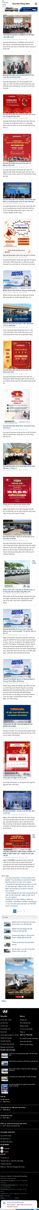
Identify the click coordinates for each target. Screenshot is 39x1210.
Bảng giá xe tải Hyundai (7, 1047)
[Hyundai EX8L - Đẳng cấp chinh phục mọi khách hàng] (19, 978)
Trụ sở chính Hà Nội (5, 1136)
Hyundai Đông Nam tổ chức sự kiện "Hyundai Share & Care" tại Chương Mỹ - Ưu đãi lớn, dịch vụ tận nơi (19, 631)
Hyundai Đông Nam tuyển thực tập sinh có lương (19, 255)
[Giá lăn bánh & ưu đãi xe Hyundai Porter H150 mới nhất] (7, 951)
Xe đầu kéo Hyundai (6, 1038)
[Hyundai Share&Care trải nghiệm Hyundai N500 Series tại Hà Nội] (4, 1089)
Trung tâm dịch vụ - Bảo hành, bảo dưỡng (11, 1161)
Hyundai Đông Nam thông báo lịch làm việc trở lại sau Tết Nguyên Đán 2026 (19, 115)
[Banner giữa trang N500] (19, 9)
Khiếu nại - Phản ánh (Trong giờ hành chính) (12, 1167)
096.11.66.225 (7, 1126)
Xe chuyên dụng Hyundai (7, 1044)
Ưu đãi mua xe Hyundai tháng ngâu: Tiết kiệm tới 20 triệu (23, 1054)
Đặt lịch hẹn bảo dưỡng (26, 1044)
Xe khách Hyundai (5, 1041)
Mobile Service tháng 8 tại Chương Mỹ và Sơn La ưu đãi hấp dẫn (23, 923)
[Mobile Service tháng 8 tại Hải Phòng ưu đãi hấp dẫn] (7, 931)
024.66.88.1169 (15, 1126)
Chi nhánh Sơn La (5, 1139)
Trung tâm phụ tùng (5, 1164)
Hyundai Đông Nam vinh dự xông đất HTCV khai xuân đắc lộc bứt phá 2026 (18, 76)
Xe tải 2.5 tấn (4, 1023)
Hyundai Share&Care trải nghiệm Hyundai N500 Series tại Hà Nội (22, 1085)
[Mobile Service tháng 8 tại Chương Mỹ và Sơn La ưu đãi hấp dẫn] (7, 924)
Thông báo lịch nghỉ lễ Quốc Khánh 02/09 (16, 504)
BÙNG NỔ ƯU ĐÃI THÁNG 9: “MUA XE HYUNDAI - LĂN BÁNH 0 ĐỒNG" (21, 900)
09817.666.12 (6, 1118)
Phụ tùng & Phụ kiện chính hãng (29, 1038)
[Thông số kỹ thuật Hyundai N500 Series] (7, 944)
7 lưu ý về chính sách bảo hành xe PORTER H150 (20, 905)
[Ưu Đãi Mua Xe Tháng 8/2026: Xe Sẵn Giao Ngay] (4, 1079)
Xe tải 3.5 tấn (4, 1026)
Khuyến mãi (23, 1020)
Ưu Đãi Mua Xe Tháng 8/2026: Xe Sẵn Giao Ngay (22, 1077)
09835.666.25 (6, 1110)
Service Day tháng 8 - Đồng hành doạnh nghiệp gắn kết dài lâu (23, 936)
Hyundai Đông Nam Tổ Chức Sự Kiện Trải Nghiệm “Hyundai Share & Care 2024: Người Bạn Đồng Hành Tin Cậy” (20, 880)
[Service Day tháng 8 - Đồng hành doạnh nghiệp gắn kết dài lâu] (7, 937)
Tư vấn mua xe (4, 1158)
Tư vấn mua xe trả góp (26, 1029)
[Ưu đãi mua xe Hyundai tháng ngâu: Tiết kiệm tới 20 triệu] (4, 1055)
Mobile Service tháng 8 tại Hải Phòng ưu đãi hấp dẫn (22, 930)
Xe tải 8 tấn (3, 1032)
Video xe (22, 1032)
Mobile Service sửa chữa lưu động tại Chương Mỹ (19, 290)
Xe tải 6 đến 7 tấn (5, 1029)
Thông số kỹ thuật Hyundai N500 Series (23, 943)
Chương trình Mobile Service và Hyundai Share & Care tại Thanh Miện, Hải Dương (19, 680)
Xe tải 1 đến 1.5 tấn (5, 1020)
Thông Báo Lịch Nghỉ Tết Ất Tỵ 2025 (15, 778)
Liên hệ (2, 1154)
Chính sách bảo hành (26, 1041)
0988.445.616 (6, 1102)
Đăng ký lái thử (24, 1026)
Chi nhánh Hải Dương (6, 1142)
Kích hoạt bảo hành (25, 1023)
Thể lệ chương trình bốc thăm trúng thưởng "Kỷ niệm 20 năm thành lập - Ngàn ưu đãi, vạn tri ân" (21, 895)
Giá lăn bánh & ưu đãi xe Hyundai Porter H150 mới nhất (23, 950)
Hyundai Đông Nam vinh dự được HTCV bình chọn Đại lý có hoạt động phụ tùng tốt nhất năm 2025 (19, 200)
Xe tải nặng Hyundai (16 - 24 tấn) (9, 1035)
